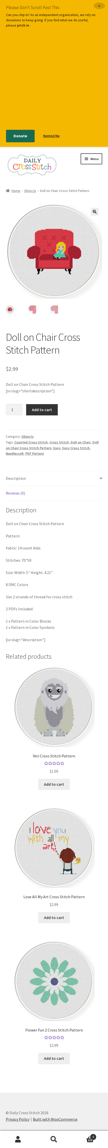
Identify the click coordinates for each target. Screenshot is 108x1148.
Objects (30, 190)
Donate (20, 135)
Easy (57, 448)
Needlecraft (15, 453)
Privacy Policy (17, 1119)
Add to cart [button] (54, 784)
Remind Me (51, 136)
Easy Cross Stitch (76, 448)
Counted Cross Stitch (31, 442)
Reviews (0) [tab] (15, 493)
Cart (83, 1135)
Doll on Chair (81, 442)
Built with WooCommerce (55, 1119)
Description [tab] (16, 478)
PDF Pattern (34, 453)
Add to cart (42, 409)
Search (54, 1139)
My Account (18, 1139)
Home (16, 190)
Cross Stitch (59, 442)
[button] (95, 212)
